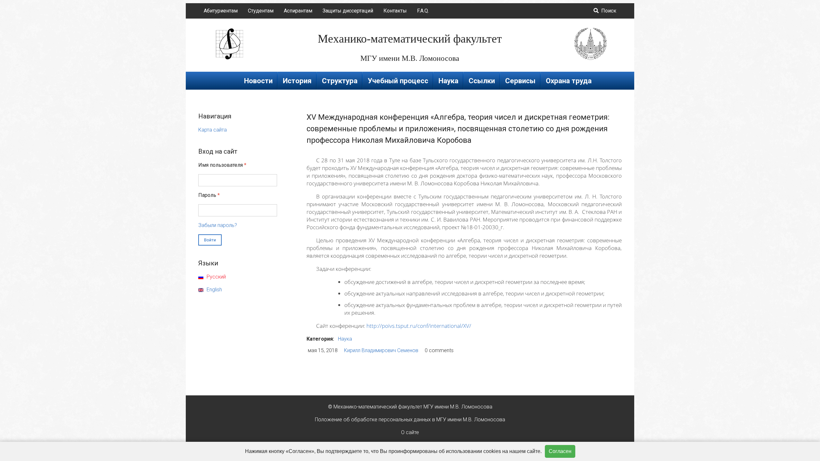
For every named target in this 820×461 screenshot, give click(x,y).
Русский (215, 277)
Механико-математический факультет (410, 38)
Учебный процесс (398, 81)
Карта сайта (212, 130)
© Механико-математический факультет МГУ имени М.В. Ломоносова (410, 407)
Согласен (560, 451)
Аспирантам (298, 11)
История (297, 81)
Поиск (608, 11)
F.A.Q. (423, 11)
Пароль (209, 195)
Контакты (395, 11)
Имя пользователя (222, 165)
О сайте (410, 432)
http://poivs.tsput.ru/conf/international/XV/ (418, 325)
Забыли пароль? (217, 225)
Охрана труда (569, 81)
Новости (258, 81)
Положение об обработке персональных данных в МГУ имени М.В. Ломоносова (410, 420)
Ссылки (482, 81)
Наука (448, 81)
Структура (339, 81)
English (213, 290)
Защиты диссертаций (348, 11)
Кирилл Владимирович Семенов (381, 350)
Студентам (261, 11)
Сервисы (520, 81)
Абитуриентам (221, 11)
